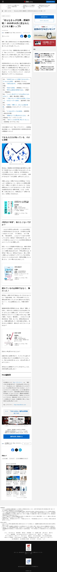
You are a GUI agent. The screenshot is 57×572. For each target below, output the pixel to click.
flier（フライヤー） (18, 382)
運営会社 (23, 532)
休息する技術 (10, 87)
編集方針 (30, 535)
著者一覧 (50, 532)
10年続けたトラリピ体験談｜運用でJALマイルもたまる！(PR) (29, 6)
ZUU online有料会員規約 (47, 535)
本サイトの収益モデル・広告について (12, 535)
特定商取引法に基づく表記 (34, 537)
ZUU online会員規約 (37, 535)
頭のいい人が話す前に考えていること (18, 119)
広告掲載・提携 (38, 532)
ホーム (6, 532)
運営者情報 (18, 532)
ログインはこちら (44, 20)
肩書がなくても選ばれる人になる (16, 115)
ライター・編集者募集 (11, 534)
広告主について (47, 534)
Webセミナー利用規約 (9, 537)
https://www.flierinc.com (20, 404)
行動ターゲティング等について (46, 537)
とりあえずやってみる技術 (14, 111)
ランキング (12, 458)
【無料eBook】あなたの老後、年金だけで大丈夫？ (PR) (44, 6)
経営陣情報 (29, 532)
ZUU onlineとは (12, 532)
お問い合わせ (45, 532)
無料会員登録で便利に (50, 1)
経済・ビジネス (6, 16)
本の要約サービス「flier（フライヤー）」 (13, 32)
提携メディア (40, 534)
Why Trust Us (24, 535)
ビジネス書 (5, 458)
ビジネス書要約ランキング (22, 458)
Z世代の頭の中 (11, 83)
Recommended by (20, 497)
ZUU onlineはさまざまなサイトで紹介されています (26, 534)
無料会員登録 (44, 16)
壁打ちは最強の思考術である (15, 90)
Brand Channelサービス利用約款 (21, 537)
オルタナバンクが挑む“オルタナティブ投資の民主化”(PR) (13, 6)
